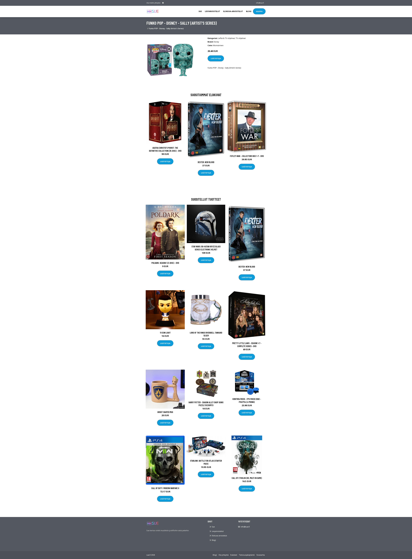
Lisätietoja (216, 58)
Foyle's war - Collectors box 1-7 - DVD (247, 156)
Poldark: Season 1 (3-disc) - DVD (165, 262)
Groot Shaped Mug (165, 412)
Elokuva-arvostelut (233, 11)
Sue (200, 11)
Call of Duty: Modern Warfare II (165, 488)
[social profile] (163, 3)
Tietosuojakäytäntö (247, 555)
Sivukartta (260, 555)
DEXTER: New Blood (206, 162)
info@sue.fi (260, 3)
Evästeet (233, 555)
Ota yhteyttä (224, 555)
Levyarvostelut (212, 11)
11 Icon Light (165, 332)
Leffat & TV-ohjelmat (226, 38)
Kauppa (259, 11)
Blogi (248, 11)
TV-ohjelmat (241, 38)
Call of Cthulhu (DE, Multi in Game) (247, 478)
